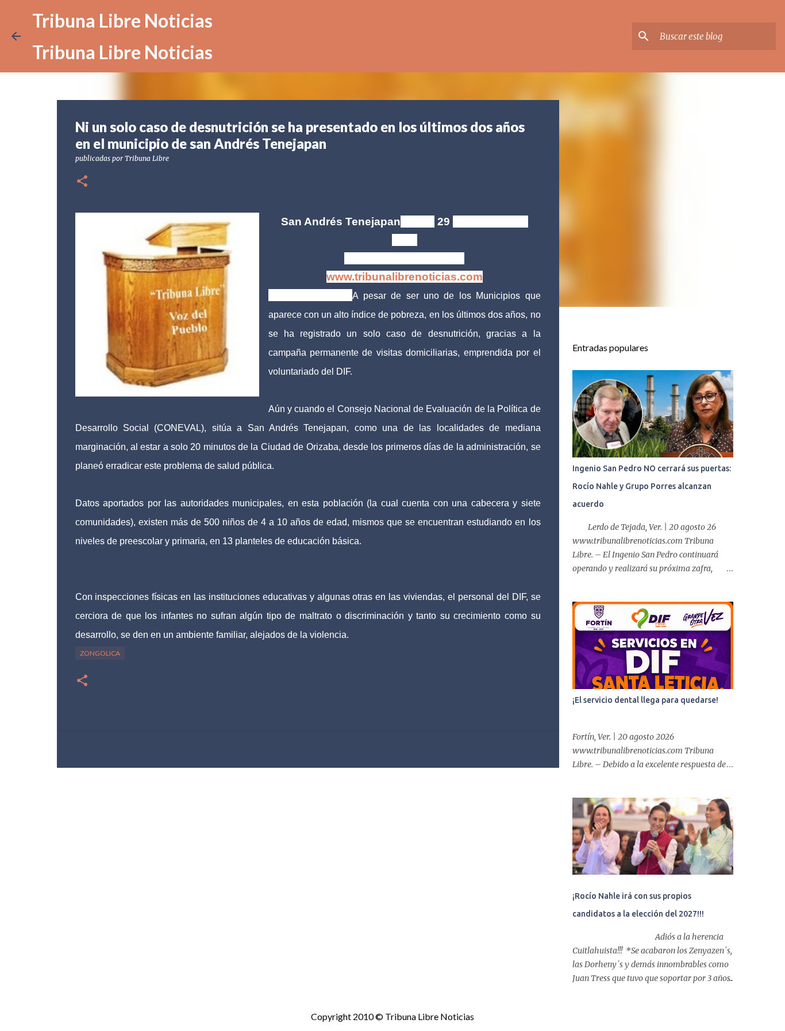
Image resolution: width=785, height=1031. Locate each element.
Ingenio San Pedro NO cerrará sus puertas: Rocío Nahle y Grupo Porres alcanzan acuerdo (651, 486)
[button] (82, 182)
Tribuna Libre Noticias (122, 20)
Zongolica (100, 653)
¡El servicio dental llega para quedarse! (645, 700)
